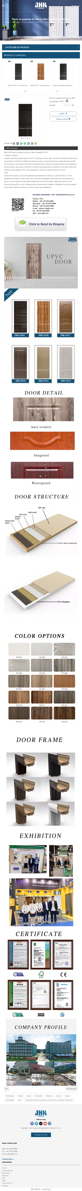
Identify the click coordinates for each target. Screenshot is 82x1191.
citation (20, 1096)
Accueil (4, 1168)
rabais (29, 1096)
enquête (61, 113)
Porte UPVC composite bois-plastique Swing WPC (41, 85)
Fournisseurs (10, 1096)
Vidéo (4, 1180)
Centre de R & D (7, 1183)
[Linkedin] (36, 1123)
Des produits (6, 1173)
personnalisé (10, 1100)
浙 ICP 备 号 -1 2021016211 (41, 1189)
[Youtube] (45, 1123)
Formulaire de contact (41, 1135)
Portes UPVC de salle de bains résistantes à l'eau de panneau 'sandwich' (18, 85)
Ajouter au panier (62, 119)
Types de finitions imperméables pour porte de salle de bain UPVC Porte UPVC (63, 85)
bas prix (58, 1096)
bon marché (38, 1096)
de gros (67, 1096)
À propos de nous (7, 1170)
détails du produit (12, 148)
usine (19, 1100)
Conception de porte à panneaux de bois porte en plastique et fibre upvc (49, 1100)
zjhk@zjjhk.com (12, 1154)
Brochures (5, 1175)
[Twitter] (40, 1123)
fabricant (49, 1096)
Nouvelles (5, 1186)
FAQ (3, 1178)
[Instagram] (49, 1123)
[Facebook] (32, 1123)
